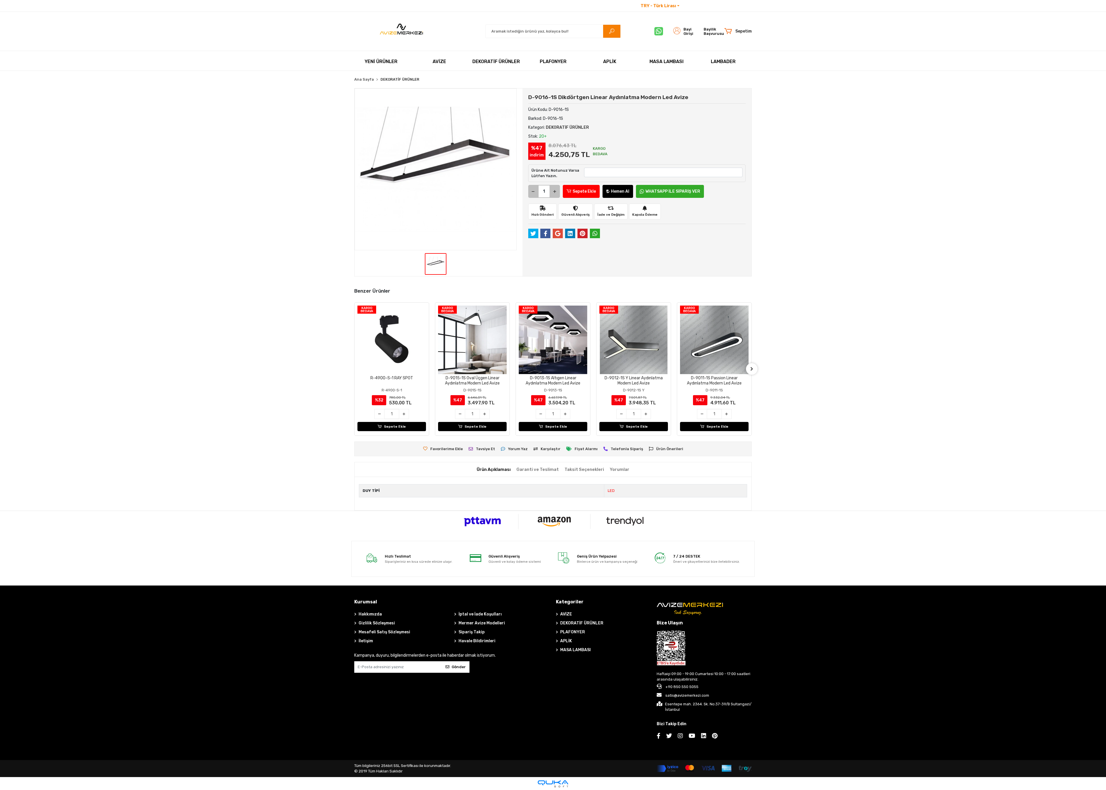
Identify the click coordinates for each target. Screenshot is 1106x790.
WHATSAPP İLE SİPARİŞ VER (672, 191)
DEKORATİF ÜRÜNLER (581, 623)
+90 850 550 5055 (681, 687)
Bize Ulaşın (670, 623)
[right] (752, 369)
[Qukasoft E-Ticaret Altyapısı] (553, 783)
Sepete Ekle (584, 191)
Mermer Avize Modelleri (482, 623)
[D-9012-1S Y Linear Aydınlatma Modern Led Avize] (633, 340)
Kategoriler (570, 602)
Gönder (459, 667)
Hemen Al (620, 191)
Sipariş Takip (472, 632)
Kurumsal (365, 602)
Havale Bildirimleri (477, 641)
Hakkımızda (370, 614)
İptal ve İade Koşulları (480, 614)
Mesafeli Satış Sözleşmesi (384, 632)
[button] (738, 31)
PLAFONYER (572, 632)
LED (611, 490)
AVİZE (566, 614)
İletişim (691, 5)
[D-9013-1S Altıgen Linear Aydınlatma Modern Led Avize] (553, 340)
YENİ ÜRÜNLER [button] (381, 61)
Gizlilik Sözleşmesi (377, 623)
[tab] (494, 469)
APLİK (566, 641)
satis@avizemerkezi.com (687, 695)
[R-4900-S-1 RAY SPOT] (391, 340)
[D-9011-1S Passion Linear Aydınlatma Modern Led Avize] (714, 340)
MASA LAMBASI (575, 649)
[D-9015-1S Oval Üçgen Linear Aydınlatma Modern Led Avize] (472, 340)
